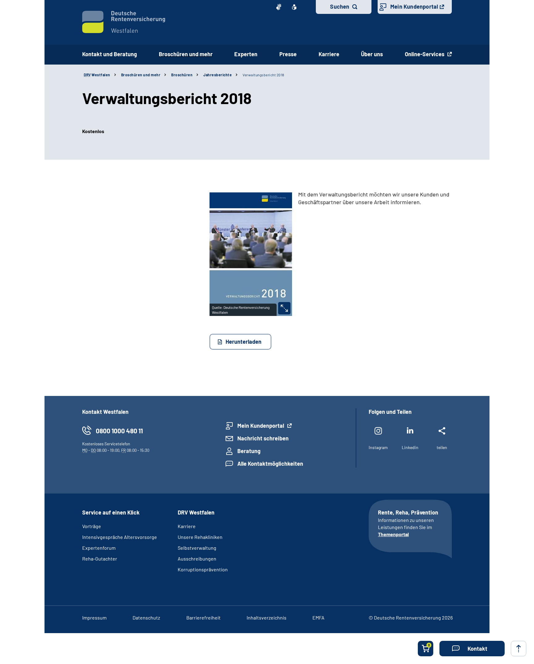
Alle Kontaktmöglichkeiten (270, 463)
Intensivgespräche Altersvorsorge (119, 537)
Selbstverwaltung (197, 548)
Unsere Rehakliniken (200, 537)
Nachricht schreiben (263, 438)
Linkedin (410, 447)
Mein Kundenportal (414, 6)
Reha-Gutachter (99, 558)
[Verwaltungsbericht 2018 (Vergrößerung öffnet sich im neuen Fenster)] (284, 308)
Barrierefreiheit (203, 617)
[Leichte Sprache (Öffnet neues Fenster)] (294, 7)
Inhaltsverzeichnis (266, 617)
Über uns (372, 54)
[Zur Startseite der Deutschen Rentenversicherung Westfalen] (123, 22)
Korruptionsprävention (203, 569)
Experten (245, 54)
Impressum (94, 617)
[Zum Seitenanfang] (518, 648)
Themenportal (393, 534)
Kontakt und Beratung (109, 54)
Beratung (249, 451)
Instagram (378, 447)
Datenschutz (146, 617)
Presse (288, 54)
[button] (472, 648)
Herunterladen (243, 341)
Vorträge (91, 526)
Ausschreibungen (197, 558)
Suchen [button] (339, 6)
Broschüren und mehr (186, 54)
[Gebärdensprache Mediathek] (279, 7)
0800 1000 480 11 (119, 431)
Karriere (329, 54)
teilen (442, 447)
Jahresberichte (217, 75)
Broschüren (182, 75)
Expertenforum (99, 548)
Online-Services (425, 54)
